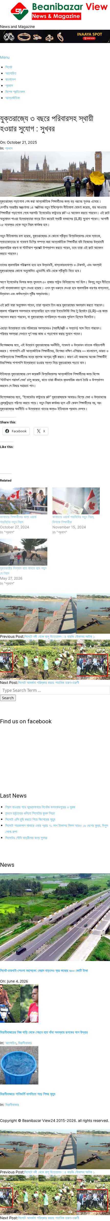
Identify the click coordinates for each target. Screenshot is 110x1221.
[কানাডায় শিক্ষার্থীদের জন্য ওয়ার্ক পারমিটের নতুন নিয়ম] (23, 501)
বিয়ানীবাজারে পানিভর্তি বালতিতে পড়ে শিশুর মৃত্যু (27, 1093)
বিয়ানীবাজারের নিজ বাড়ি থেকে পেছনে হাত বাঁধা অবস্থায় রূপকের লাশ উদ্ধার (44, 1032)
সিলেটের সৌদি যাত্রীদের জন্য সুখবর (26, 837)
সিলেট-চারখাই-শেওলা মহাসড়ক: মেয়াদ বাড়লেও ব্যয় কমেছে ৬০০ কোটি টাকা (44, 970)
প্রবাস (9, 148)
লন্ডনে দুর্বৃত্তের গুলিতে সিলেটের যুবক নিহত (30, 813)
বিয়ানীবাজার (25, 1042)
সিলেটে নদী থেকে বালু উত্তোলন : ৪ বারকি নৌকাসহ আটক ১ (59, 636)
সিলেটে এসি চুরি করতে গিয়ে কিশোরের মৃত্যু (30, 819)
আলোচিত (10, 1042)
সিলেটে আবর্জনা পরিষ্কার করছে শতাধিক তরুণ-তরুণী (48, 682)
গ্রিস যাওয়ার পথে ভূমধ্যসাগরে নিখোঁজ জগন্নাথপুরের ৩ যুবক (40, 807)
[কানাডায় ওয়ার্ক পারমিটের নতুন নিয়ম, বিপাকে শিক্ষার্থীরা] (76, 501)
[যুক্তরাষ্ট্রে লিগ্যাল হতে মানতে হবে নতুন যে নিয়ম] (23, 552)
